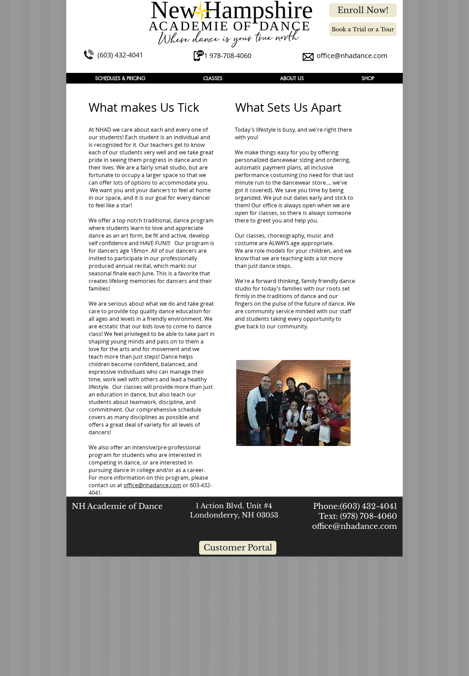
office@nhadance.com (352, 55)
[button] (120, 78)
